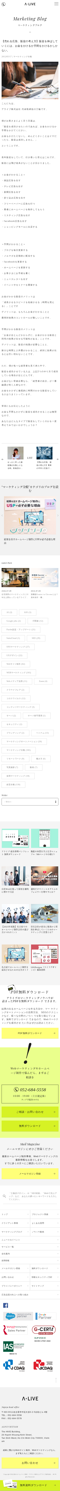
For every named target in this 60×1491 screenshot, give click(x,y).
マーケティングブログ (12, 1232)
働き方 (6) (41, 759)
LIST (30, 458)
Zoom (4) (43, 681)
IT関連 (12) (38, 621)
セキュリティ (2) (14, 724)
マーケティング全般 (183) (19, 750)
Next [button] (57, 515)
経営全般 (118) (13, 784)
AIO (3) (27, 612)
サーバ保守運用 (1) (37, 716)
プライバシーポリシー (12, 1286)
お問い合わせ (8, 1277)
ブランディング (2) (15, 733)
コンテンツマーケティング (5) (21, 707)
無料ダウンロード (30, 1126)
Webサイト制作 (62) (16, 664)
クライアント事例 (10, 1223)
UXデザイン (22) (14, 655)
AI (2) (9, 612)
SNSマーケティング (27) (18, 647)
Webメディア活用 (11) (17, 681)
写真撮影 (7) (12, 767)
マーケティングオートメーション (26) (24, 741)
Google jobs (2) (14, 621)
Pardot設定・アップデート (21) (21, 629)
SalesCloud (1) (13, 638)
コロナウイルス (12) (16, 698)
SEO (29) (36, 638)
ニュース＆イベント (11, 1240)
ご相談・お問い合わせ (30, 1112)
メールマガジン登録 (30, 1173)
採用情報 (5, 1260)
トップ (5, 1214)
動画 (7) (33, 767)
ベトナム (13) (42, 733)
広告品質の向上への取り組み (15, 1295)
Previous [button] (2, 515)
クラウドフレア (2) (15, 690)
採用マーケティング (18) (18, 776)
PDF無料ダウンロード (30, 1033)
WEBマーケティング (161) (19, 673)
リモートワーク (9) (15, 759)
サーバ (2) (11, 716)
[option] (30, 520)
